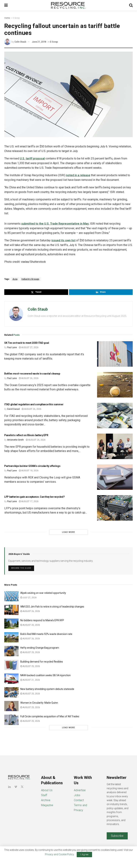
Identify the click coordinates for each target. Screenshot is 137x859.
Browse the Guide (21, 568)
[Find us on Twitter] (22, 787)
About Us (46, 790)
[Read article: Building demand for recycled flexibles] (11, 665)
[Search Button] (131, 5)
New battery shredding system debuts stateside (47, 689)
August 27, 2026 (30, 347)
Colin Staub (20, 41)
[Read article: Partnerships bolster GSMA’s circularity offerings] (115, 477)
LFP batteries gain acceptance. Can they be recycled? (34, 496)
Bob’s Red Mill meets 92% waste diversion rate (46, 634)
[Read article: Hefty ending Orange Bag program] (11, 651)
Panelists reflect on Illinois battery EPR (26, 435)
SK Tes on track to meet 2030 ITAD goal (26, 342)
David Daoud (13, 409)
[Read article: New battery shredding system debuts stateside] (11, 692)
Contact (79, 800)
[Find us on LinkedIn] (9, 787)
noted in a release (78, 175)
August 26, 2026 (30, 378)
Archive (45, 800)
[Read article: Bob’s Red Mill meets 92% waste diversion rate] (11, 637)
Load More (68, 532)
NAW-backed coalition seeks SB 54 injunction (45, 675)
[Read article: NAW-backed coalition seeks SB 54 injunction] (11, 679)
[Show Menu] (6, 5)
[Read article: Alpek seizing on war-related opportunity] (11, 596)
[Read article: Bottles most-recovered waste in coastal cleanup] (115, 384)
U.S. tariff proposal (32, 158)
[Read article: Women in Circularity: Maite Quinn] (11, 706)
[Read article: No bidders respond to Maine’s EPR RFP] (11, 624)
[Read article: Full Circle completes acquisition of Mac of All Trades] (11, 720)
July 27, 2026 (29, 597)
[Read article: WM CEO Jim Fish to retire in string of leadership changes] (11, 610)
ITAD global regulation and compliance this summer (33, 404)
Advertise (80, 790)
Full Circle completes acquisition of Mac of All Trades (49, 716)
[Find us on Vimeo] (15, 787)
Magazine (47, 805)
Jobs (77, 795)
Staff (44, 795)
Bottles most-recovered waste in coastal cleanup (32, 373)
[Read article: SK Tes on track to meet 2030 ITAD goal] (115, 354)
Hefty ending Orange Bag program (39, 647)
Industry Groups (30, 279)
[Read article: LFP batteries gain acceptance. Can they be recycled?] (115, 508)
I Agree (84, 854)
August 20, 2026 (31, 625)
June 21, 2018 (39, 41)
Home (7, 18)
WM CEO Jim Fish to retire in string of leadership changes (52, 606)
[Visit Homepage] (68, 5)
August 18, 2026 (30, 470)
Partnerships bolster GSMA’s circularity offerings (32, 466)
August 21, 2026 (31, 680)
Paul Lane (12, 347)
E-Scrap (16, 18)
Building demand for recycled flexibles (41, 661)
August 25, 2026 (31, 652)
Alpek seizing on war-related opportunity (43, 592)
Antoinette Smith (15, 440)
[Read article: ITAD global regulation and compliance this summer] (115, 415)
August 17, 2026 (30, 501)
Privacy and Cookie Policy (59, 854)
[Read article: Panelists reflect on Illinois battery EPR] (115, 446)
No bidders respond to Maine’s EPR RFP (42, 620)
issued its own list (63, 240)
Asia (14, 279)
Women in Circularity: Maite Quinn (39, 702)
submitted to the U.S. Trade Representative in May (55, 223)
